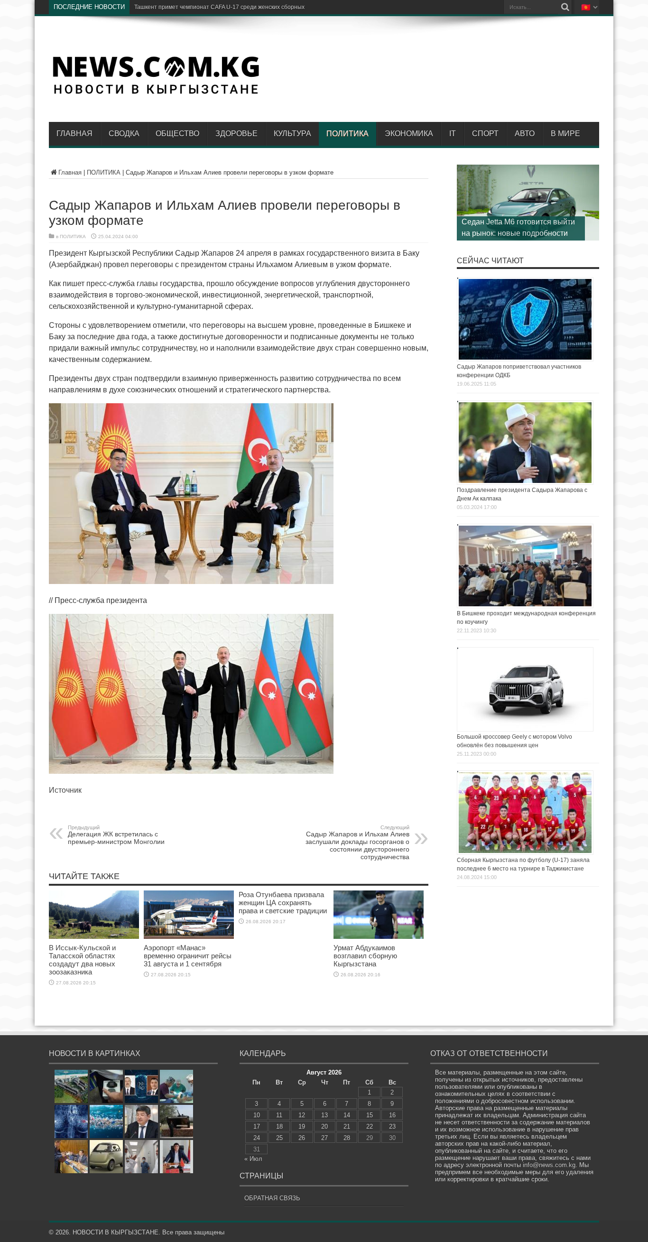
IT (452, 134)
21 (346, 1126)
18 (279, 1126)
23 (392, 1126)
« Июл (253, 1158)
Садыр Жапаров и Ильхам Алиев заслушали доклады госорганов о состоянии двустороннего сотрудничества (357, 843)
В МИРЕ (565, 134)
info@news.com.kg (549, 1164)
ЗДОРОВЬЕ (236, 134)
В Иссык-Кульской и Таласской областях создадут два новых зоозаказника (82, 960)
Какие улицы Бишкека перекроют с (181, 7)
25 (279, 1137)
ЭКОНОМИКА (409, 134)
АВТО (525, 134)
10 (256, 1115)
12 (301, 1115)
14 (346, 1115)
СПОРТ (485, 134)
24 (256, 1137)
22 (369, 1126)
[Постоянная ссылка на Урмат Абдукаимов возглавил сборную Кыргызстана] (378, 936)
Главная (74, 134)
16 (392, 1115)
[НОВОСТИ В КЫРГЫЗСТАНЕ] (155, 93)
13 (324, 1115)
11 (279, 1115)
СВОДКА (124, 134)
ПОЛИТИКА (347, 134)
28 (346, 1137)
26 (301, 1137)
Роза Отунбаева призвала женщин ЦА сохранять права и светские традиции (283, 902)
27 (324, 1137)
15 (369, 1115)
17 (256, 1126)
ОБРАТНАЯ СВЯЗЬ (272, 1198)
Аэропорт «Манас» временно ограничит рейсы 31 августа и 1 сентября (187, 956)
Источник (65, 790)
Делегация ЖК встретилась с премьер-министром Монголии (116, 835)
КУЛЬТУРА (292, 134)
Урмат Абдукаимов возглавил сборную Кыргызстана (365, 956)
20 (324, 1126)
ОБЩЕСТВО (177, 134)
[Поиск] (565, 7)
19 (301, 1126)
